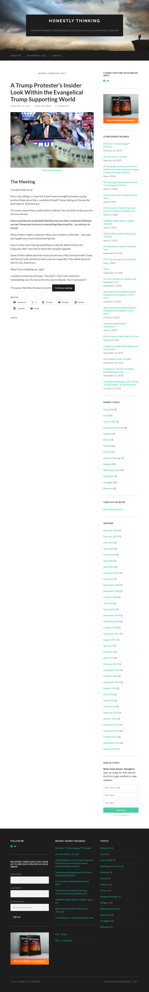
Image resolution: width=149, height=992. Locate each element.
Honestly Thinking (74, 20)
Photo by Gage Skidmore (52, 170)
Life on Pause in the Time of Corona (121, 336)
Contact (57, 55)
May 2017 (108, 651)
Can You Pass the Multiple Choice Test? (120, 196)
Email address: (17, 901)
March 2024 (109, 554)
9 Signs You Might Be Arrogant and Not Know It (120, 348)
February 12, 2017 (20, 106)
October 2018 (110, 627)
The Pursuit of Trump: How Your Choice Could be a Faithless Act (119, 209)
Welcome (108, 488)
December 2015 (111, 724)
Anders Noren (123, 982)
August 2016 (109, 688)
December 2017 (111, 633)
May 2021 (108, 579)
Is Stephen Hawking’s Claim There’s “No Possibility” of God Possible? (120, 383)
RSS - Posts (60, 934)
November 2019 (111, 615)
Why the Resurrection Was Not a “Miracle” (119, 235)
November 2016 (111, 670)
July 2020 (108, 603)
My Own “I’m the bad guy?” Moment (116, 145)
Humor (106, 439)
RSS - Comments (63, 940)
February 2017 (110, 664)
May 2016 (108, 694)
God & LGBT (109, 421)
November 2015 (111, 730)
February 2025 (110, 536)
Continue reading (63, 287)
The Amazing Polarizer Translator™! (114, 325)
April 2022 (108, 566)
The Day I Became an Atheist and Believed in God (119, 280)
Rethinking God (111, 470)
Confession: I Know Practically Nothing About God (118, 370)
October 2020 (110, 597)
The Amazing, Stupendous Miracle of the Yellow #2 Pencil (120, 184)
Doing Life (108, 409)
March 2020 (109, 609)
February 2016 (110, 712)
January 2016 (110, 718)
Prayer (106, 451)
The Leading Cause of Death (117, 358)
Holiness (107, 433)
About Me (15, 55)
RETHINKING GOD (36, 55)
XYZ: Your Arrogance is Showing (119, 259)
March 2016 (109, 706)
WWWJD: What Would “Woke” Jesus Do (119, 222)
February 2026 (110, 530)
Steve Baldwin (42, 106)
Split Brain (108, 476)
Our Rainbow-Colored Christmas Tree (119, 248)
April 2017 (108, 657)
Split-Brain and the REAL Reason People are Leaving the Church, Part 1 (119, 310)
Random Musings (112, 458)
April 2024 (108, 548)
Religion (107, 464)
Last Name (15, 887)
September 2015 (111, 742)
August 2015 (109, 749)
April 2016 (108, 700)
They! (106, 269)
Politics (107, 445)
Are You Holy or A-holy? (115, 156)
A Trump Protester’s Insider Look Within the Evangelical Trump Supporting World (46, 92)
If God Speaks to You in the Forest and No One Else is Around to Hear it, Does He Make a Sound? (120, 169)
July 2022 (108, 560)
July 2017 (108, 645)
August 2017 (109, 639)
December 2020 (111, 585)
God (105, 415)
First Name (16, 874)
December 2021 (111, 572)
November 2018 (111, 621)
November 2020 (111, 591)
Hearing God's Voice (113, 427)
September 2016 (111, 682)
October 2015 (110, 736)
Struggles (108, 482)
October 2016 (110, 676)
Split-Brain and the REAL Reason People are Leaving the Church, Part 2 (119, 294)
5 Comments (62, 106)
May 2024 (108, 542)
